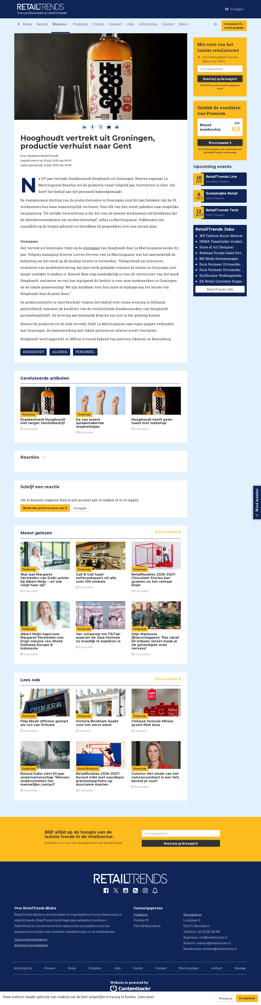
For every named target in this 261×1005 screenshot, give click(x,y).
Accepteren (247, 998)
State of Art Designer (216, 247)
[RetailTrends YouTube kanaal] (125, 891)
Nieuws (49, 968)
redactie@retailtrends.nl (214, 943)
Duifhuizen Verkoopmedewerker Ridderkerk (222, 275)
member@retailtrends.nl (219, 949)
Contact (168, 24)
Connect (115, 24)
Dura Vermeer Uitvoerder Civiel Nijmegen (222, 270)
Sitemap (240, 968)
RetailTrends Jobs (220, 289)
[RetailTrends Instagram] (145, 891)
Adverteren (147, 24)
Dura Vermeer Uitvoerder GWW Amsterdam (222, 264)
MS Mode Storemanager (218, 258)
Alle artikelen (167, 532)
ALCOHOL (60, 352)
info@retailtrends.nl (213, 937)
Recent (42, 24)
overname (91, 248)
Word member (219, 143)
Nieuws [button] (59, 24)
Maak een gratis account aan (44, 508)
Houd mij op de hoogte (219, 79)
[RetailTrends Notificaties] (155, 891)
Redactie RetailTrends (43, 156)
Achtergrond (23, 968)
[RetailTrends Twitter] (115, 892)
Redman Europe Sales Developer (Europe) (222, 253)
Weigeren (225, 998)
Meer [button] (183, 24)
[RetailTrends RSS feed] (135, 891)
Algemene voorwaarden (31, 945)
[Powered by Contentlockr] (130, 988)
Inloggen (80, 508)
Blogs (72, 968)
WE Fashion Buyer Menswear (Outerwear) (222, 235)
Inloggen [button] (236, 9)
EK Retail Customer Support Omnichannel (222, 281)
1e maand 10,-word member (234, 26)
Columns (94, 968)
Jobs (130, 24)
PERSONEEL (85, 352)
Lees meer (146, 997)
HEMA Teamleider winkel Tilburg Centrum (222, 241)
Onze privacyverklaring (30, 939)
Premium (80, 24)
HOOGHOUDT (33, 352)
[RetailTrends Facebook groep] (106, 891)
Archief (216, 968)
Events (98, 24)
